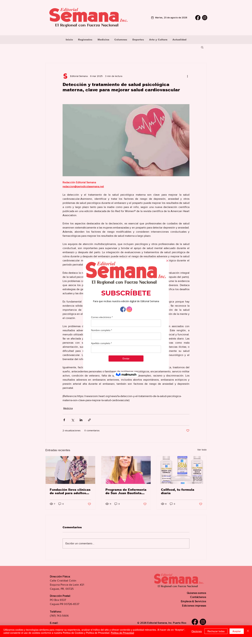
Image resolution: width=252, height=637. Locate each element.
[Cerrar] (248, 631)
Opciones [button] (196, 631)
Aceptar (236, 631)
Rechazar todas (216, 631)
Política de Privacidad (122, 632)
